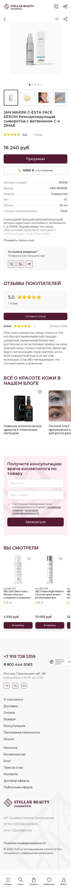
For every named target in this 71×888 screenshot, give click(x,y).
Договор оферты (16, 780)
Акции (9, 739)
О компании (13, 699)
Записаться (35, 522)
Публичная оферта (18, 787)
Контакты (11, 774)
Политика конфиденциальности (25, 843)
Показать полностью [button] (19, 240)
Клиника (10, 748)
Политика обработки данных (59, 662)
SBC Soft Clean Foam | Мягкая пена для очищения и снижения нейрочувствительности (18, 594)
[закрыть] (69, 662)
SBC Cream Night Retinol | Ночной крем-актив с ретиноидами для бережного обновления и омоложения (49, 594)
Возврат (10, 719)
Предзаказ (35, 159)
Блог (7, 761)
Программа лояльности (22, 732)
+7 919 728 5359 (20, 656)
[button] (8, 882)
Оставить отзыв (35, 316)
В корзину (18, 625)
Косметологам (14, 754)
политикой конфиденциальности (25, 512)
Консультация (14, 726)
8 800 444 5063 (18, 664)
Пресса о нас (13, 767)
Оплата (9, 712)
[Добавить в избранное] (57, 19)
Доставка (11, 706)
